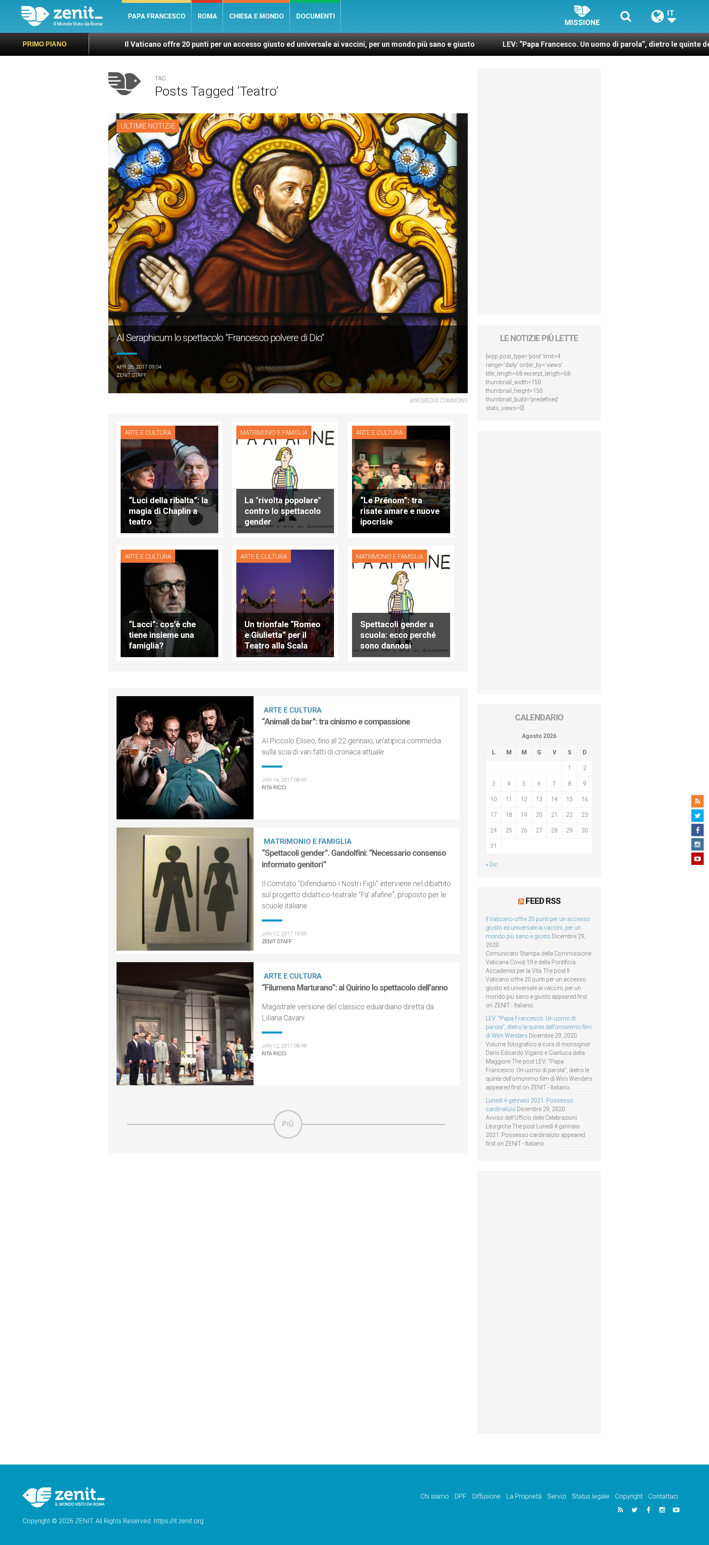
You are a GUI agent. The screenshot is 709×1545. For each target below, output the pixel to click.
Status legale (590, 1496)
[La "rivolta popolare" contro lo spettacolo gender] (285, 479)
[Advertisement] (288, 1197)
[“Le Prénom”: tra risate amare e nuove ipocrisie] (401, 479)
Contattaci (663, 1496)
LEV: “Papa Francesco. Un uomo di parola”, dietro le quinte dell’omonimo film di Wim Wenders (542, 44)
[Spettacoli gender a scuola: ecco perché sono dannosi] (401, 602)
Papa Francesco (156, 16)
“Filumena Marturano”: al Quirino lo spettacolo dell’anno (355, 988)
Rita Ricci (274, 787)
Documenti (315, 16)
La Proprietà (524, 1496)
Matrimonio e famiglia (273, 432)
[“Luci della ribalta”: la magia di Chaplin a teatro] (169, 479)
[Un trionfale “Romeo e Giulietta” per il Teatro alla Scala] (285, 602)
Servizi (556, 1496)
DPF (461, 1496)
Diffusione (486, 1496)
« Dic (492, 864)
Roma (207, 16)
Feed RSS (543, 901)
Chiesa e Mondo (256, 16)
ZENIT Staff (131, 375)
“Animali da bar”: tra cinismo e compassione (336, 722)
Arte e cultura (148, 432)
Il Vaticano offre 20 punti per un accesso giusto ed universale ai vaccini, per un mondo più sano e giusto (181, 44)
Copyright (629, 1496)
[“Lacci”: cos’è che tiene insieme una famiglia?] (169, 602)
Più (288, 1124)
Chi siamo (435, 1496)
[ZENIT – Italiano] (71, 16)
